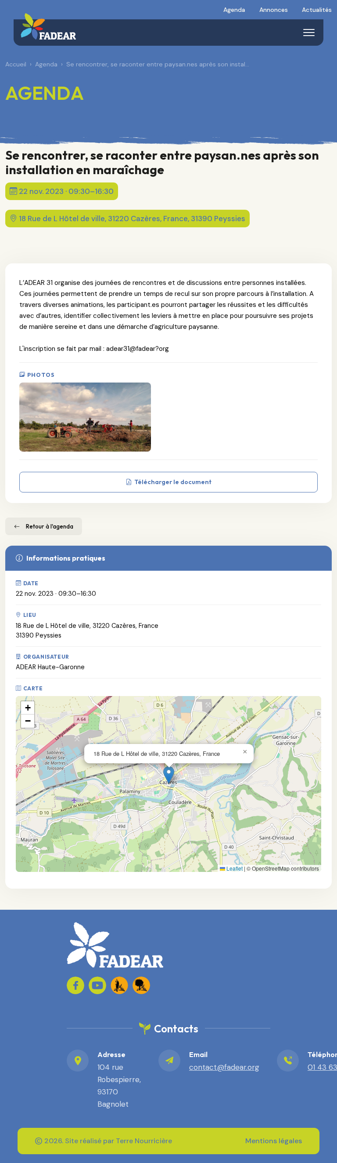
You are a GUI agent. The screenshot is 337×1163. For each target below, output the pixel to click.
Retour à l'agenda (49, 526)
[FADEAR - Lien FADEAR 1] (119, 985)
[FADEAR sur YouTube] (97, 985)
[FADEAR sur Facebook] (75, 985)
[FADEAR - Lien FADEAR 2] (141, 985)
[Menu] (308, 32)
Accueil (15, 64)
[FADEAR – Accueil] (48, 26)
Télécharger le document (173, 482)
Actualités (317, 10)
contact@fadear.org (224, 1067)
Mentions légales (273, 1140)
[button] (168, 775)
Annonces (273, 10)
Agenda (234, 10)
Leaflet (234, 868)
